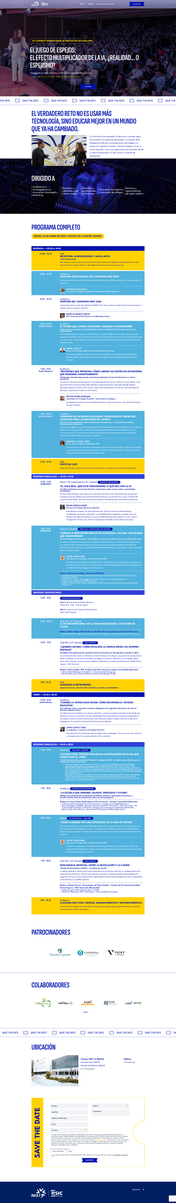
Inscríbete (88, 86)
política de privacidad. (100, 1140)
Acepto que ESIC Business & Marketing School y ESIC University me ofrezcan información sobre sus (91, 1155)
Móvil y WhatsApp (58, 1151)
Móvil (70, 1151)
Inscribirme (137, 4)
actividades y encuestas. (121, 1155)
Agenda (90, 4)
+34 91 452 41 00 (129, 1062)
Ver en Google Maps (88, 1069)
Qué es (82, 4)
